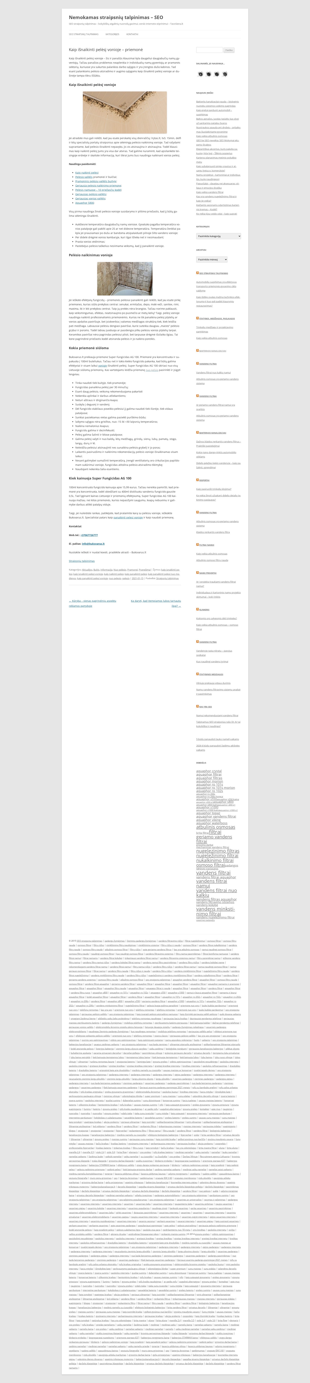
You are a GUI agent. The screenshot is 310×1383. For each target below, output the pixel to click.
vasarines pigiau (77, 1208)
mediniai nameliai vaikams (119, 1195)
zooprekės (220, 1143)
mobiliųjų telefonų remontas (138, 1022)
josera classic (161, 1035)
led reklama (99, 1126)
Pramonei (132, 569)
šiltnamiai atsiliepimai (80, 1126)
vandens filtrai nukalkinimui (212, 945)
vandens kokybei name (212, 962)
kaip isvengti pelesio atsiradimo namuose (157, 1014)
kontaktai (204, 1109)
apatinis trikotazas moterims (119, 1359)
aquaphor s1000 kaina (208, 810)
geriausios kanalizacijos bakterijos (206, 1048)
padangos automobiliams (167, 1195)
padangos (231, 865)
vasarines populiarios (139, 1208)
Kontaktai (132, 34)
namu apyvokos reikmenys (178, 1040)
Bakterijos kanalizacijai (212, 351)
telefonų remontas (89, 1009)
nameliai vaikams (77, 1156)
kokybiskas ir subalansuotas (108, 1117)
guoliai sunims (113, 1100)
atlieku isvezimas (143, 1195)
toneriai (108, 1173)
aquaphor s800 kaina (207, 804)
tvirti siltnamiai (193, 1122)
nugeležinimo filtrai (217, 855)
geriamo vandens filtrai (214, 838)
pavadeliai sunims (154, 1117)
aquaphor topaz (208, 813)
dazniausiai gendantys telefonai (205, 1018)
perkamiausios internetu (163, 1143)
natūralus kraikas (100, 1320)
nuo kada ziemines (158, 1044)
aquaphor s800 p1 (227, 805)
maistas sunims (119, 1139)
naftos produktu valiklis (80, 1234)
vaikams (206, 1040)
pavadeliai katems (133, 1117)
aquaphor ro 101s (209, 784)
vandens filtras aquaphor (216, 899)
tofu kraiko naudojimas (131, 1109)
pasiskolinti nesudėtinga (206, 1061)
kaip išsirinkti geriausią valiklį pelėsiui (198, 1014)
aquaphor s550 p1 (204, 802)
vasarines (128, 1203)
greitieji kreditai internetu (167, 1065)
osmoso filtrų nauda (93, 949)
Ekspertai (204, 480)
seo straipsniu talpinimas (157, 979)
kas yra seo (106, 1009)
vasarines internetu (90, 1203)
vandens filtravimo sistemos (215, 902)
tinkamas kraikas (122, 1147)
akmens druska (118, 1234)
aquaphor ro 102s (209, 791)
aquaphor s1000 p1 (229, 810)
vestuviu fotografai (78, 1178)
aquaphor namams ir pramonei (223, 983)
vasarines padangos (205, 920)
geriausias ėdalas (212, 1126)
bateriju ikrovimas (129, 1178)
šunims (87, 1109)
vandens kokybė (207, 905)
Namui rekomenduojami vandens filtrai (217, 715)
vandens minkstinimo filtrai (215, 911)
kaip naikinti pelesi (114, 574)
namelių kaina (185, 1324)
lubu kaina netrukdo (80, 1057)
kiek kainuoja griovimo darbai (137, 1169)
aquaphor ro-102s (139, 992)
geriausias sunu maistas (142, 1139)
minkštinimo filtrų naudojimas (121, 945)
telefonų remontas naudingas (146, 1018)
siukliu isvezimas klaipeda (109, 1333)
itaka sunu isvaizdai (144, 1113)
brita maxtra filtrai (208, 1147)
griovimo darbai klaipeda (121, 1160)
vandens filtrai (213, 872)
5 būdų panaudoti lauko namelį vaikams (217, 739)
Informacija (106, 569)
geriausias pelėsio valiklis (94, 1014)
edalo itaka (126, 1113)
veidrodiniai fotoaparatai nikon (143, 1234)
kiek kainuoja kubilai (200, 1022)
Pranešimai (145, 569)
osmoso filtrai (210, 865)
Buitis (96, 569)
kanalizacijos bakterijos (103, 1134)
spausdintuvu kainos (229, 1173)
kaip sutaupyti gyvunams (178, 1104)
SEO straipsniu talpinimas (213, 273)
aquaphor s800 (223, 802)
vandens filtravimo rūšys (170, 940)
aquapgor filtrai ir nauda (158, 988)
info (161, 1104)
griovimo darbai (204, 844)
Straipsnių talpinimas (167, 578)
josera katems (228, 1096)
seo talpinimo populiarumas (133, 1199)
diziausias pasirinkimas (145, 1212)
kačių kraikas (102, 1143)
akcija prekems (111, 1122)
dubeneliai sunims (132, 1100)
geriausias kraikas (186, 1143)
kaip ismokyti (75, 1122)
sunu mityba (162, 1113)
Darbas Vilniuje (190, 1156)
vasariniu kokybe (96, 1208)
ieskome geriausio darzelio (178, 1053)
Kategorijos (112, 34)
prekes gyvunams (201, 1104)
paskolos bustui (170, 1091)
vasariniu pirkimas (204, 1203)
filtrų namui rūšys (142, 966)
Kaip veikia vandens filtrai (209, 192)
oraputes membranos (185, 1178)
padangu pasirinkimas (178, 1083)
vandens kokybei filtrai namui (125, 962)
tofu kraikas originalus (92, 1091)
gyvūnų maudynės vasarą (220, 1139)
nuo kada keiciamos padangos (106, 1083)
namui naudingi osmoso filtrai (216, 949)
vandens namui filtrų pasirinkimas (160, 962)
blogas (72, 1130)
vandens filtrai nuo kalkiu (216, 892)
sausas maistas (85, 1143)
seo (198, 868)
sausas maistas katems (210, 1100)
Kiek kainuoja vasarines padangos (120, 1087)
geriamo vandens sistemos (82, 979)
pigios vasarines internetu (223, 1216)
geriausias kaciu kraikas (175, 1018)
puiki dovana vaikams (230, 1014)
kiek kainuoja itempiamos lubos (108, 1057)
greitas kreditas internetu (139, 1065)
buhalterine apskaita (81, 1053)
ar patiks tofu (151, 1109)
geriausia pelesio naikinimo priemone (217, 1225)
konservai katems (87, 1277)
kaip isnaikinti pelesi (104, 1229)
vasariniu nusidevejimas (103, 1221)
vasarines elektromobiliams (83, 1212)
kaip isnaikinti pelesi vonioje (88, 574)
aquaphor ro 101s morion (215, 787)
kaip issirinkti (148, 1122)
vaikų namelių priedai (138, 1346)
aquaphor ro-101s (119, 992)
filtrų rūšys (98, 945)
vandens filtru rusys (80, 992)
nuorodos (73, 1113)
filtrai (215, 831)
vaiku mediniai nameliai (187, 1329)
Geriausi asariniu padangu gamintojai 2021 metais (165, 1087)
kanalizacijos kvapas (79, 1134)
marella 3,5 (88, 1152)
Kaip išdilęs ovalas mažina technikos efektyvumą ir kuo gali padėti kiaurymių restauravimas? (218, 301)
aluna (222, 1147)
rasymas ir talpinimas (215, 1199)
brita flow (122, 1152)
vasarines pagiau (120, 1216)
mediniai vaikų (168, 1324)
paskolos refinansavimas (215, 1065)
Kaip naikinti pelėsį (86, 172)
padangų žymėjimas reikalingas (188, 1027)
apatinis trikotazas (134, 1182)
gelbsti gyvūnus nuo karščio (191, 1139)
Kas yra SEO (205, 706)
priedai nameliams (105, 1324)
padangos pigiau (224, 1078)
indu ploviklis (204, 1178)
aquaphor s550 (206, 799)
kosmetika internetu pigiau (184, 1182)
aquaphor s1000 (207, 807)
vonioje (102, 365)
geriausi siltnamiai (130, 1122)
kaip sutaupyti (178, 1113)
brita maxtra (140, 1320)
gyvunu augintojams (90, 1281)
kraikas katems (103, 1147)
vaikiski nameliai (113, 1156)
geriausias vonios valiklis (81, 1027)
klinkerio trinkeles (164, 1160)
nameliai (215, 1152)
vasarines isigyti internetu (194, 1216)
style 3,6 (111, 1152)
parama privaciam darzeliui (107, 1053)
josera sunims (76, 1100)
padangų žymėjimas (115, 940)
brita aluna (232, 1147)
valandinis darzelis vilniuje (205, 1096)
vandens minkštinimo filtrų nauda (107, 975)
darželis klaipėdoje (214, 1186)
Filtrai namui (206, 545)
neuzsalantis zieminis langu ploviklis (87, 1078)
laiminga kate (144, 1061)
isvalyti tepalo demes (204, 1070)
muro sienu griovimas (101, 1178)
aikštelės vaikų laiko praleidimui (114, 1018)
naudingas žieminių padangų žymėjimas (109, 1031)
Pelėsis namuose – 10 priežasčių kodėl (98, 190)
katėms (96, 1109)
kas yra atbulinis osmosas (186, 949)
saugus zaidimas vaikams (106, 1044)
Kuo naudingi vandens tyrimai (212, 661)
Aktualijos (87, 569)
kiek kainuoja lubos (189, 1057)
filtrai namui (99, 971)
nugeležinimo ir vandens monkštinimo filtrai (170, 975)
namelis (169, 1329)
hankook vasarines (179, 1208)
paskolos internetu (229, 1061)
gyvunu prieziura (220, 1104)
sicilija (232, 1229)
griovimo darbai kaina (92, 1182)
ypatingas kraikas (93, 1122)
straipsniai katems (126, 1061)
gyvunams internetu (197, 1113)
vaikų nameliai (124, 1324)
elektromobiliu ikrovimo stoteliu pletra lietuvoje (119, 1027)
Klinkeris (204, 609)
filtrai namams (90, 958)
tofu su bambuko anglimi (204, 1087)
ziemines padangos (204, 1078)
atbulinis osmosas (215, 827)
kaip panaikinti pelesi (136, 574)
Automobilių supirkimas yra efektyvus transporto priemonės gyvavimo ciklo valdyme (216, 286)
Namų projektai (208, 573)
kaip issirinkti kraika (166, 1139)
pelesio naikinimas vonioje (195, 1165)
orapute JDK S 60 (163, 1178)
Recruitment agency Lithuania (215, 1156)
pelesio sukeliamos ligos (128, 1229)
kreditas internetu (191, 1065)
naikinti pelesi (114, 1169)
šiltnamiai (75, 1139)
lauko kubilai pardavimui (214, 1005)
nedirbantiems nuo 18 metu (176, 1229)
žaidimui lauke (96, 1156)
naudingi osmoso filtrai (102, 953)
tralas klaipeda (99, 1160)
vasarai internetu (185, 1221)
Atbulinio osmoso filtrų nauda (212, 560)
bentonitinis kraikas (108, 1104)
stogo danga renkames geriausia (153, 1165)
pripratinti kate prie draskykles (114, 1070)
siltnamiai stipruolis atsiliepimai (185, 1044)
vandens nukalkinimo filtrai (207, 975)
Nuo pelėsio (120, 569)
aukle (215, 1191)
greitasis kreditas (98, 1065)
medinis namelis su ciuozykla (146, 1070)
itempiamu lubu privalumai (226, 1053)
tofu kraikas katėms (163, 1152)
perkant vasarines (166, 1221)
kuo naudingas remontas (143, 1031)
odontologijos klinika (132, 1096)
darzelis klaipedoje (127, 1186)
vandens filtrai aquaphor (216, 877)
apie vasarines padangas (123, 1225)
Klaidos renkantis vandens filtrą (213, 532)
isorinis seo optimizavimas (95, 1040)
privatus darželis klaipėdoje (116, 1191)
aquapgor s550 (158, 992)
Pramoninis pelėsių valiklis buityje (95, 181)
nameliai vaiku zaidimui (213, 1329)
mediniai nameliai (184, 1152)
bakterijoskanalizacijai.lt (103, 1186)
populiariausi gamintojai (150, 1225)
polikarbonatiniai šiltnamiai (170, 1122)
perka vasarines (198, 1208)
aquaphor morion (209, 781)
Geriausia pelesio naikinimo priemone (98, 185)
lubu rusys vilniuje (223, 1057)
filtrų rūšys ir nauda (171, 945)
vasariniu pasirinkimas (220, 1208)
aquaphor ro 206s (205, 794)
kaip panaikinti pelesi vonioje (92, 578)
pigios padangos (183, 1074)
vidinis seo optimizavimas (123, 1040)
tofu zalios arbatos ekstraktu (102, 1264)
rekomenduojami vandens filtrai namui (88, 966)
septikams (195, 1173)
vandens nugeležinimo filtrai (215, 917)
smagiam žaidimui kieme (83, 1018)
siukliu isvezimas (144, 1160)
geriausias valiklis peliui (200, 1031)
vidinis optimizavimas (180, 1061)
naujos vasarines (223, 1203)
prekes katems (172, 1117)
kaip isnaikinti (217, 1165)
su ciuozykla (147, 1156)
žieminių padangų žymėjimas (141, 940)
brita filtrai (202, 833)
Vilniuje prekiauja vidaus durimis (213, 683)
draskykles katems (88, 1070)
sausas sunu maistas (209, 1117)
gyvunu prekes (160, 1061)
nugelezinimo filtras (217, 850)
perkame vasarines (98, 1225)
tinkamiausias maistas (170, 1126)
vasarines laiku (143, 1203)
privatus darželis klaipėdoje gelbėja (185, 1186)
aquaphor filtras (209, 777)
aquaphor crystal (209, 771)
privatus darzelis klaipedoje (90, 1195)
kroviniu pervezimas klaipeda (155, 1333)
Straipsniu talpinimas (82, 561)
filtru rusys (138, 1147)
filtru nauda (169, 1130)
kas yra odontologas (186, 1147)
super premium (152, 1096)
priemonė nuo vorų (186, 1009)
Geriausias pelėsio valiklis (90, 194)
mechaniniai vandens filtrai (212, 847)
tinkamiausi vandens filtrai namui (141, 958)
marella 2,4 (74, 1152)
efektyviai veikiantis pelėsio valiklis (93, 1035)
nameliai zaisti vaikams (220, 1169)
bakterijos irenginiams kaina (155, 1337)
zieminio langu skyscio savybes (131, 1048)
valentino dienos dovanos (212, 1182)
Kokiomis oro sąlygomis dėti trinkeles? (216, 618)
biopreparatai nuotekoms (187, 1160)
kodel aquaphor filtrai (97, 996)
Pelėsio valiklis (84, 177)
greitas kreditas (117, 1065)
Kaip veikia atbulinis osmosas (211, 136)
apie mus (215, 1109)
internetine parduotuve (80, 1117)
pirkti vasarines (123, 1212)
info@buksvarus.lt (93, 543)
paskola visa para (151, 1229)
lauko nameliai (229, 1152)
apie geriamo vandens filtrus (157, 949)
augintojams (229, 1126)
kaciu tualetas (189, 1100)
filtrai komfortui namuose (215, 953)
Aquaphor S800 (84, 203)
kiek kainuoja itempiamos (165, 1057)
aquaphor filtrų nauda (115, 988)
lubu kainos (206, 1057)
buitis (196, 1040)
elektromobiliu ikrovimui (148, 1091)
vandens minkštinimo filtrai (187, 971)
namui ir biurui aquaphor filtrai (202, 992)
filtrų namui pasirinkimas (188, 953)
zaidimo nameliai (77, 1346)
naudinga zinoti (159, 1208)
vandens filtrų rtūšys (189, 962)
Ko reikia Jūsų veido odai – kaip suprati (216, 213)
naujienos (227, 1109)
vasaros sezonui (147, 1221)
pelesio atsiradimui (186, 1225)
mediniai (155, 1324)
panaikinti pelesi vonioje (128, 517)
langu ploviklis (163, 1078)
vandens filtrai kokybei (111, 958)
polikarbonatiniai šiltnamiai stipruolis (222, 1044)
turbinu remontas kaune (102, 1061)
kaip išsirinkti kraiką (205, 1316)
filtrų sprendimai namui (208, 958)
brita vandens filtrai (211, 1134)
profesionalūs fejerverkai (81, 1147)
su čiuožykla (161, 1156)
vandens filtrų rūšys (162, 966)
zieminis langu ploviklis (118, 1078)
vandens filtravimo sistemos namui (177, 958)
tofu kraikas (126, 1104)
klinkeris (176, 1165)
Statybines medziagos (211, 674)
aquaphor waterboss (211, 823)
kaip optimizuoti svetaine (150, 1040)
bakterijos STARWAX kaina (102, 1165)
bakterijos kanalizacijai (80, 1044)
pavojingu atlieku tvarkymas (112, 1354)
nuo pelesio (115, 578)
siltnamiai (83, 1061)
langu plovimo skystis (142, 1078)
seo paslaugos (209, 868)
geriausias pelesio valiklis (183, 1035)
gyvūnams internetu (138, 1143)
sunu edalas (184, 1096)
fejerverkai (121, 1130)
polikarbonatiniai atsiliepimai (217, 1122)
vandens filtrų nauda (118, 971)
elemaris (133, 1152)
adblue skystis (232, 1048)
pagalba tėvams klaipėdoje (151, 1186)
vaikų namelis (202, 1152)
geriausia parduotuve (220, 1113)
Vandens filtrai (208, 363)
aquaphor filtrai (209, 774)
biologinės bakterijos (220, 1130)
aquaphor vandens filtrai (216, 816)
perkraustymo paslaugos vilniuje (85, 1096)
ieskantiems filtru (137, 1130)
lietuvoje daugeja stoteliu (157, 1027)
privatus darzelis (202, 1053)
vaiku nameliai (131, 1156)
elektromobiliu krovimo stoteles (190, 1264)
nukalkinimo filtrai (215, 860)
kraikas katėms (118, 1143)
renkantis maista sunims (173, 1234)
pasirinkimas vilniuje (152, 1053)
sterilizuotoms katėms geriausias (171, 1022)
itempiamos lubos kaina (138, 1057)
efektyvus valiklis (126, 1165)
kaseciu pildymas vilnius (127, 1173)
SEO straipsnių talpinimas (83, 34)
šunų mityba (208, 1311)
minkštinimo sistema (148, 945)
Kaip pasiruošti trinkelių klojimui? (213, 489)
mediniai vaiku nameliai (194, 1169)
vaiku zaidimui (156, 1048)
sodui (196, 1134)
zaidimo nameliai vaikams (167, 1169)
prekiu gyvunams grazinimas (119, 1091)
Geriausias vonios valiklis (90, 198)
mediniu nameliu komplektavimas (85, 1173)
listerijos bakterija (105, 1048)
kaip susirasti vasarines (227, 1221)
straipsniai (83, 1130)
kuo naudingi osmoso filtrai (129, 953)
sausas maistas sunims (145, 1104)
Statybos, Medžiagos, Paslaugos (217, 318)
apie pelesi (169, 1225)
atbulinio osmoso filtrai (116, 949)
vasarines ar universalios (189, 1199)
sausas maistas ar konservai (177, 1070)
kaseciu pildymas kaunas (153, 1173)
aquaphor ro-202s (192, 996)
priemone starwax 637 (214, 1160)
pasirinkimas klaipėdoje (111, 1363)
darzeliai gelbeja (131, 1053)
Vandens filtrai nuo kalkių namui (213, 372)
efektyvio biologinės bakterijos (163, 1134)
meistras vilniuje (112, 1096)
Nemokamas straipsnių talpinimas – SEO (116, 17)
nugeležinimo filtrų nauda (216, 971)
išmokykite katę (223, 1091)
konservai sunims (171, 1100)
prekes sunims (189, 1117)
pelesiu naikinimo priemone (91, 1169)
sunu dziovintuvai (151, 1100)
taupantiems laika (183, 1203)
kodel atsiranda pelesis (82, 1048)
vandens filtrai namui (211, 883)
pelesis (126, 578)
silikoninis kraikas (87, 1104)
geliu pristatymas (114, 1182)
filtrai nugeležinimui (195, 940)
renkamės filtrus (148, 1126)
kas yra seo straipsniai (209, 1035)
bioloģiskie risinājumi (176, 1048)
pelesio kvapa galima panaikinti (162, 1005)
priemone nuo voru (189, 1005)
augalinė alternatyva (170, 1109)
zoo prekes (145, 1152)
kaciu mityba (206, 1091)
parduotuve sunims (219, 1195)
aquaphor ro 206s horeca (209, 796)
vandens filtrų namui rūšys (96, 962)
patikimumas (146, 1178)
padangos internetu (118, 1074)
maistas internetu (192, 1126)
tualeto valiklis (210, 1173)
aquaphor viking (208, 820)
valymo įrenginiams (178, 1173)
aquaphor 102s (214, 1001)
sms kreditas (199, 1229)
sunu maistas (169, 1096)
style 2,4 (100, 1152)
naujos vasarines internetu (144, 1216)
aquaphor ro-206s (80, 1001)
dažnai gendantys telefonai (225, 1022)
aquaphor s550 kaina (228, 799)
